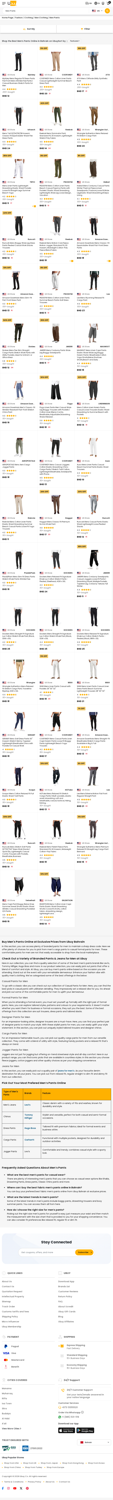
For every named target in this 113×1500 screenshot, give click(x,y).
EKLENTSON (67, 900)
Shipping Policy (10, 1316)
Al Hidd (5, 1418)
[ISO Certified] (31, 1448)
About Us (7, 1281)
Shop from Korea (96, 1463)
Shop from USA (11, 1463)
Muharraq (7, 1393)
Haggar (69, 518)
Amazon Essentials (102, 239)
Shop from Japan (49, 1463)
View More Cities (11, 1428)
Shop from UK (29, 1463)
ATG (108, 75)
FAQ (60, 1301)
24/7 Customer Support (80, 1390)
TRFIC (32, 182)
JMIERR (69, 346)
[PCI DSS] (9, 1448)
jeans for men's (66, 1070)
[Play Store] (85, 1431)
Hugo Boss (30, 1128)
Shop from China (12, 1467)
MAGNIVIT (105, 346)
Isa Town (7, 1403)
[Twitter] (23, 1488)
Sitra (4, 1408)
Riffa (4, 1398)
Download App (66, 1281)
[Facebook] (4, 1488)
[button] (89, 3)
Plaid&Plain (29, 573)
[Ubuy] (12, 3)
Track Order (8, 1306)
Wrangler (30, 682)
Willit (70, 682)
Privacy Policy (34, 1481)
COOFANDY (67, 75)
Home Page (7, 17)
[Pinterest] (29, 1488)
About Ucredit (65, 1306)
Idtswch (31, 130)
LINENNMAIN (104, 404)
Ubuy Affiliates (66, 1321)
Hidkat (106, 182)
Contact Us (8, 1286)
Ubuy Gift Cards (66, 1311)
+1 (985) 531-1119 (70, 1416)
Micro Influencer (10, 1321)
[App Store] (67, 1431)
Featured (74, 41)
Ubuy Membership (11, 1326)
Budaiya (6, 1413)
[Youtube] (16, 1488)
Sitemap (6, 1301)
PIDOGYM (68, 182)
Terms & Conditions (13, 1481)
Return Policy (65, 1296)
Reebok (69, 130)
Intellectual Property (13, 1296)
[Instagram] (10, 1488)
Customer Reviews (68, 1291)
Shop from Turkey (33, 1467)
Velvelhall (30, 900)
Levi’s (27, 1104)
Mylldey (31, 75)
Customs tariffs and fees (15, 1311)
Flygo (70, 404)
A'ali (4, 1423)
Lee (108, 294)
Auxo (107, 461)
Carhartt (29, 1139)
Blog (60, 1316)
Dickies (32, 346)
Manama (6, 1388)
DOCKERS (68, 573)
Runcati (31, 239)
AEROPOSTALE (28, 461)
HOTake (69, 790)
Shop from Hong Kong (73, 1463)
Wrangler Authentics (102, 130)
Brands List (64, 1286)
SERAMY (31, 735)
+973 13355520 (70, 1407)
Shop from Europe (55, 1467)
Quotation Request (12, 1291)
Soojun (32, 790)
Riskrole (31, 518)
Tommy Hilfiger (29, 1116)
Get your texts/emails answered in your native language (85, 1396)
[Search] (107, 10)
